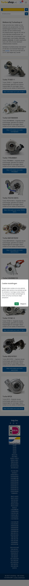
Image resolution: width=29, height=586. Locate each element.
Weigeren (23, 304)
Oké (16, 304)
